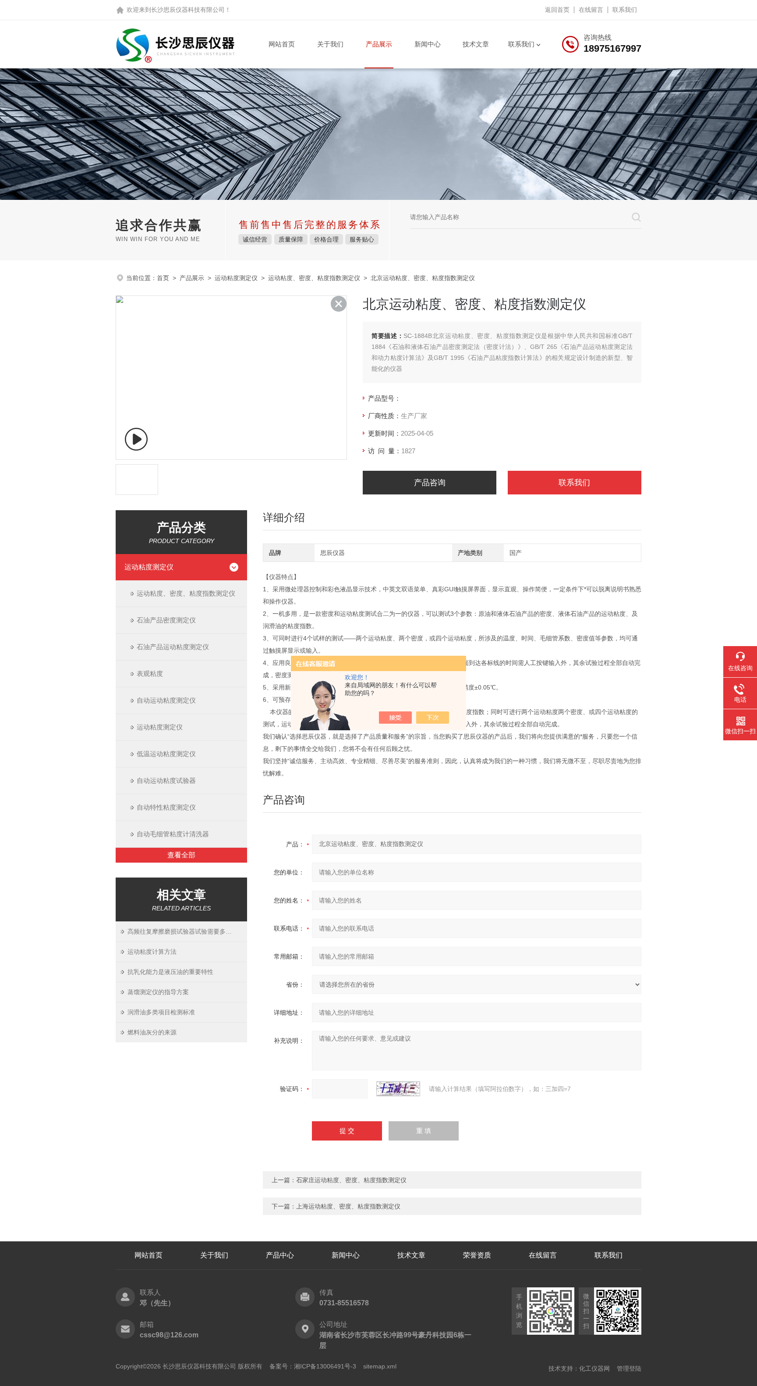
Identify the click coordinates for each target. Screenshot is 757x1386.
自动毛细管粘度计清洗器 (173, 834)
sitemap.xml (379, 1366)
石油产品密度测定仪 (166, 620)
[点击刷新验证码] (398, 1088)
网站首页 (282, 44)
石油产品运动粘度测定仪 (173, 646)
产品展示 (379, 44)
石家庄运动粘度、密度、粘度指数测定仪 (351, 1179)
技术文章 (476, 44)
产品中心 (280, 1255)
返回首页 (557, 9)
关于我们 (330, 44)
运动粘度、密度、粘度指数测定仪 (314, 277)
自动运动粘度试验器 (166, 780)
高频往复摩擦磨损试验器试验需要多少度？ (185, 931)
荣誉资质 (477, 1255)
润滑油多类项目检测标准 (161, 1012)
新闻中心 (427, 44)
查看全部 (181, 855)
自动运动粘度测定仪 (166, 700)
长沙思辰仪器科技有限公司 (188, 9)
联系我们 (624, 9)
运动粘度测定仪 (236, 277)
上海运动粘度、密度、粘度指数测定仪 (348, 1206)
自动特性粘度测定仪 (166, 807)
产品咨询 (430, 482)
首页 (163, 277)
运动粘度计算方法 (152, 951)
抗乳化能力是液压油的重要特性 (170, 971)
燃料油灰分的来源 (152, 1032)
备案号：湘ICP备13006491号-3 (312, 1366)
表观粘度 (150, 673)
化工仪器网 (594, 1368)
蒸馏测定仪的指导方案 (158, 991)
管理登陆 (629, 1368)
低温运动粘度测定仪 (166, 753)
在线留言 (591, 9)
